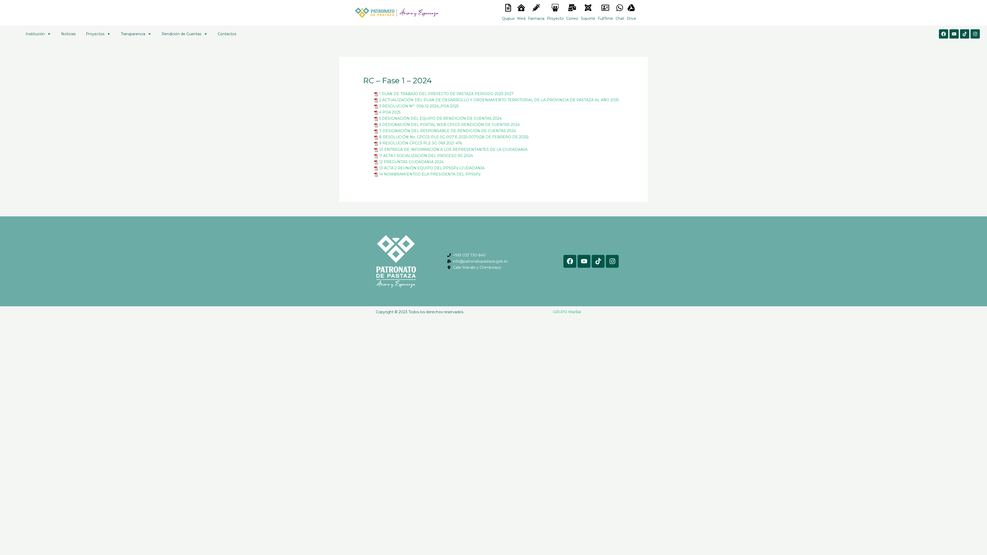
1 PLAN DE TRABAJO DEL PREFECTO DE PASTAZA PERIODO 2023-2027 (446, 93)
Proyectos (95, 34)
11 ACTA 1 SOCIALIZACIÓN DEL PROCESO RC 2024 (426, 155)
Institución (35, 34)
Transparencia (133, 34)
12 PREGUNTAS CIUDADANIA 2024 (411, 162)
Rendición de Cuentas (181, 34)
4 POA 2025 (389, 112)
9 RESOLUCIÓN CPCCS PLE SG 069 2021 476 (420, 143)
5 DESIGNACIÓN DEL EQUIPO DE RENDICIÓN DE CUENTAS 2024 (440, 118)
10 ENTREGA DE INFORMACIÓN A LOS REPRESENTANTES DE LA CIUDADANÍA (453, 149)
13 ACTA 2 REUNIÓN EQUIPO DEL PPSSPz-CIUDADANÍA (432, 168)
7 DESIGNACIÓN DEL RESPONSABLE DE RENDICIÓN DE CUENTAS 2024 (447, 130)
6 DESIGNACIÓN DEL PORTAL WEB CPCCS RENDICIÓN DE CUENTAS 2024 (449, 124)
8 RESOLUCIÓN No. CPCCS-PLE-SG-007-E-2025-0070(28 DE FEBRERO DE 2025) (453, 137)
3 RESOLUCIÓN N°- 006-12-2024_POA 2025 (419, 106)
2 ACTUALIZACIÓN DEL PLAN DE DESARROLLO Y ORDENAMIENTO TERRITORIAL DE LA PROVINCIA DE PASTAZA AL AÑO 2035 (499, 100)
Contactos (227, 34)
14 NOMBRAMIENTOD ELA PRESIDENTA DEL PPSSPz (430, 174)
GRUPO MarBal (567, 312)
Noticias (68, 34)
